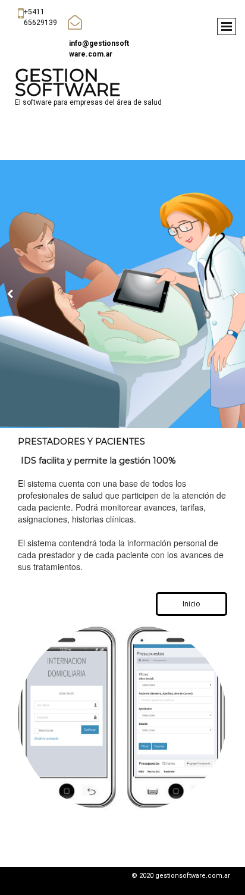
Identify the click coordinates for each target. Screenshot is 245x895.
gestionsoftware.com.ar (192, 876)
